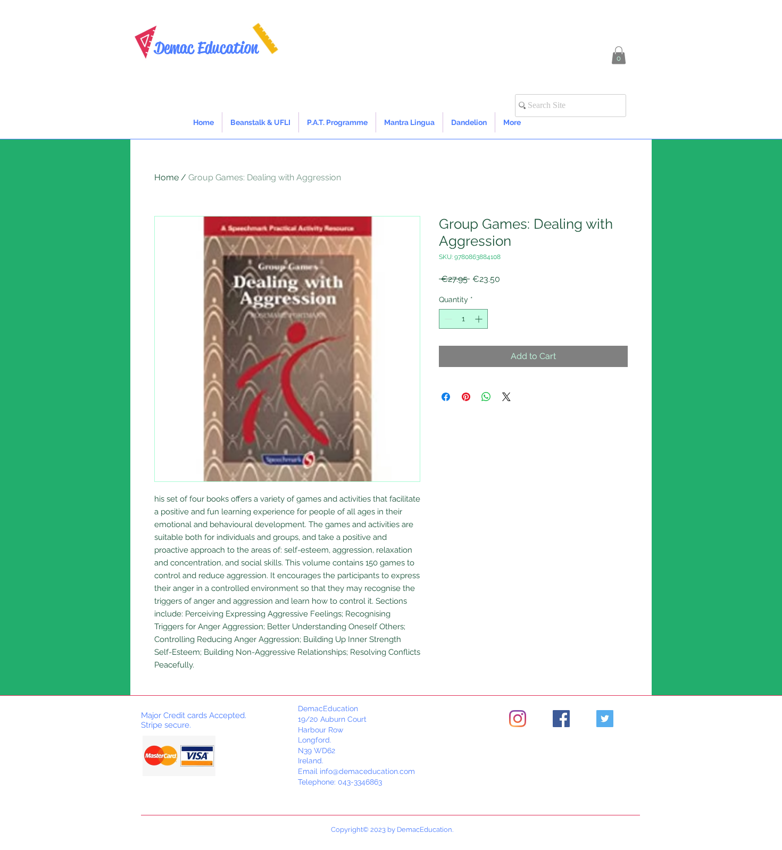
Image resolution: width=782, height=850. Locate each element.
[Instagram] (517, 718)
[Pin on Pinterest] (466, 396)
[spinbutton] (463, 319)
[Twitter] (604, 718)
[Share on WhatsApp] (486, 396)
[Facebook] (561, 718)
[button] (618, 55)
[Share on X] (506, 396)
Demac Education (206, 47)
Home (166, 177)
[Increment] (479, 319)
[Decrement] (447, 319)
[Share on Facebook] (445, 396)
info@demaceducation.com (367, 771)
